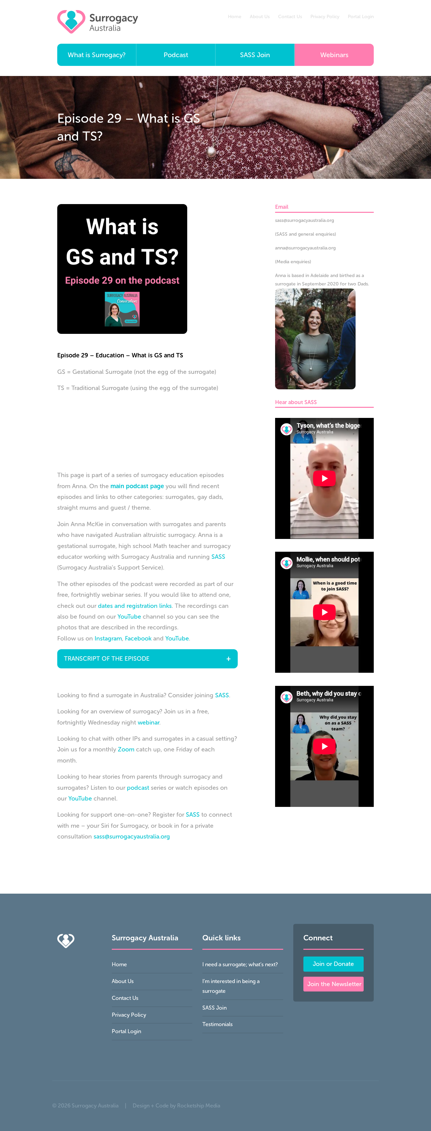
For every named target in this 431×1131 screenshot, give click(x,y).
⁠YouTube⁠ (80, 798)
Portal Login (361, 17)
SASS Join (255, 55)
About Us (260, 17)
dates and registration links (135, 606)
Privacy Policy (324, 17)
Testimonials (217, 1024)
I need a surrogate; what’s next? (240, 964)
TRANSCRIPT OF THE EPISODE (107, 658)
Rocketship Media (198, 1105)
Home (234, 17)
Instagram (108, 638)
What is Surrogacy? (97, 55)
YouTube (129, 616)
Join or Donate (333, 964)
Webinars (334, 55)
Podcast (176, 55)
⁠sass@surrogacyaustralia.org (132, 836)
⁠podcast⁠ (138, 787)
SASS (218, 556)
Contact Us (290, 17)
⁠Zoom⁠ (126, 749)
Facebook (138, 638)
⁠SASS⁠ (222, 695)
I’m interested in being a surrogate (231, 986)
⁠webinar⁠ (148, 722)
